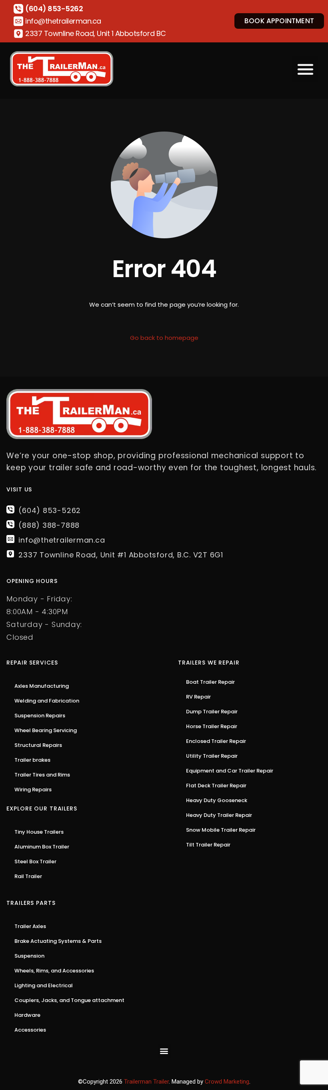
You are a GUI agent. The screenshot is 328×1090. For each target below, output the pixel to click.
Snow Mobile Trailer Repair (221, 830)
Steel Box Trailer (35, 861)
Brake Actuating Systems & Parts (58, 941)
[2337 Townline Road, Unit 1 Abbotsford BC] (18, 33)
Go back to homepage (164, 337)
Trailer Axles (30, 926)
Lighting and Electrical (43, 985)
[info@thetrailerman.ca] (18, 21)
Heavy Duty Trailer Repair (219, 815)
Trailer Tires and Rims (42, 775)
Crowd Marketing (227, 1081)
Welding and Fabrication (46, 701)
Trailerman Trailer (146, 1081)
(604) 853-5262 (54, 9)
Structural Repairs (38, 745)
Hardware (27, 1015)
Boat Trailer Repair (210, 682)
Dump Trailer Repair (212, 711)
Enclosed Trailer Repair (216, 741)
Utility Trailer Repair (212, 756)
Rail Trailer (28, 876)
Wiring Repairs (33, 789)
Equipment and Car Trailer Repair (229, 771)
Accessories (30, 1030)
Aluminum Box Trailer (41, 846)
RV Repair (198, 697)
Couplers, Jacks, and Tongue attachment (69, 1000)
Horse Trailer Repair (211, 726)
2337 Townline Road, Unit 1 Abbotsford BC (95, 33)
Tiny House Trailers (39, 832)
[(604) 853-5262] (18, 9)
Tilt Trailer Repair (208, 844)
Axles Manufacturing (41, 686)
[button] (305, 69)
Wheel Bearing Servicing (45, 730)
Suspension (29, 956)
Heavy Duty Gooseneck (216, 800)
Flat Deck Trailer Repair (216, 785)
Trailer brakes (32, 760)
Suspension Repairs (39, 715)
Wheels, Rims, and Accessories (54, 970)
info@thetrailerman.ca (63, 21)
